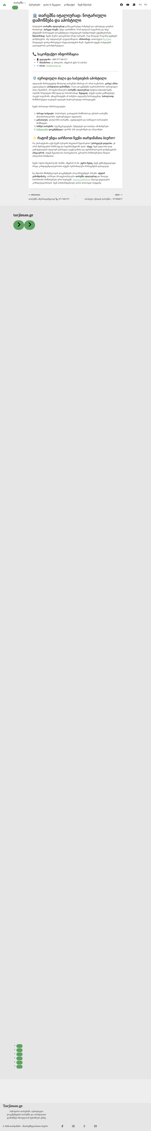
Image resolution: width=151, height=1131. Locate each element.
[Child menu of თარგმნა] (15, 7)
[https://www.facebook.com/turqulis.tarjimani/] (121, 4)
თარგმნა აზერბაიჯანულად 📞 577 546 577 (49, 197)
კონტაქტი (69, 4)
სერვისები (34, 4)
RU (140, 5)
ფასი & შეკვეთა (52, 4)
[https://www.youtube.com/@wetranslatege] (127, 4)
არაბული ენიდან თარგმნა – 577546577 (103, 197)
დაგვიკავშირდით (81, 179)
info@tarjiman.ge (53, 66)
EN (145, 5)
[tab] (19, 1046)
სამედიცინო (42, 129)
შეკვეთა (107, 39)
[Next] (29, 225)
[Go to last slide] (18, 225)
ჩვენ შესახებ (84, 4)
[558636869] (134, 4)
